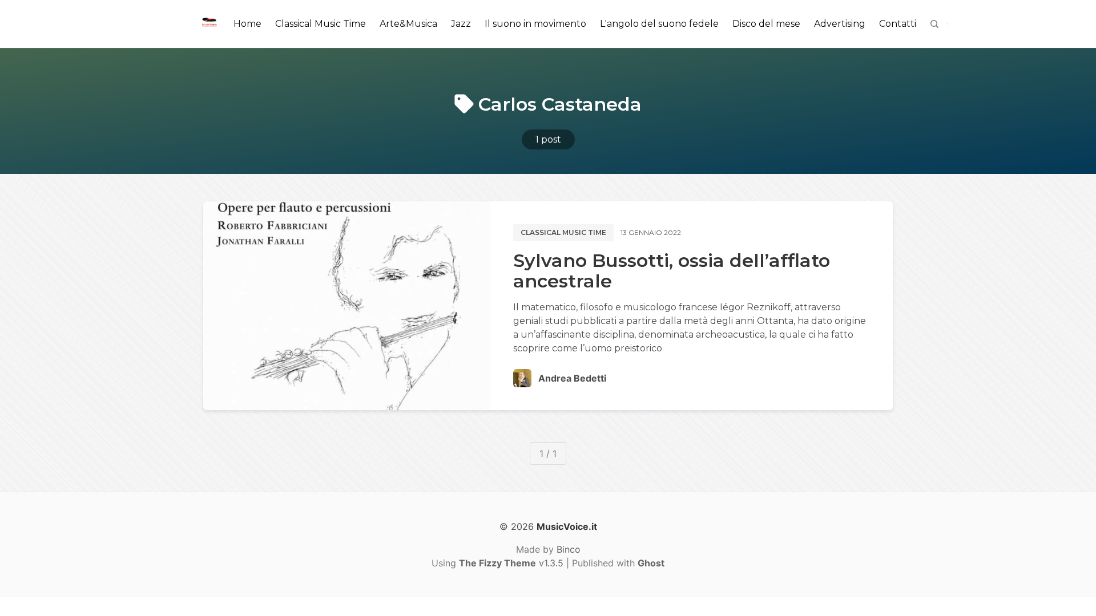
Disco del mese (766, 23)
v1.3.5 (511, 563)
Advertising (839, 23)
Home (247, 23)
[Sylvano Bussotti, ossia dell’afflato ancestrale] (346, 305)
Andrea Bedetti (572, 378)
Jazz (461, 23)
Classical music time (563, 232)
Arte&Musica (408, 23)
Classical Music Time (320, 23)
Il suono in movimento (535, 23)
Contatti (897, 23)
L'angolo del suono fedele (659, 23)
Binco (569, 549)
